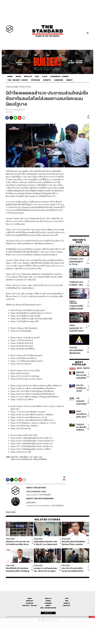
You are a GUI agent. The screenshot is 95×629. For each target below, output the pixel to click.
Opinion (29, 603)
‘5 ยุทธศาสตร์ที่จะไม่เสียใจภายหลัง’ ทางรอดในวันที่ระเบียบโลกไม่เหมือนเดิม (76, 307)
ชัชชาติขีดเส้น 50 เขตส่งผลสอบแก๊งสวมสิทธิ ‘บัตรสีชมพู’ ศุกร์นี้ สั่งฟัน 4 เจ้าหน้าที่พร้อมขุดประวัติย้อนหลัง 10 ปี (18, 569)
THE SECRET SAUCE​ (17, 80)
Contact (66, 605)
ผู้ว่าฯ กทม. (39, 457)
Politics (25, 86)
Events (67, 603)
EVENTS (47, 80)
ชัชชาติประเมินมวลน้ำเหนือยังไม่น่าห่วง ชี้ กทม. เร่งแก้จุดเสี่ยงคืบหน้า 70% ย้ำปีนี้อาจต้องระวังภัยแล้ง (73, 542)
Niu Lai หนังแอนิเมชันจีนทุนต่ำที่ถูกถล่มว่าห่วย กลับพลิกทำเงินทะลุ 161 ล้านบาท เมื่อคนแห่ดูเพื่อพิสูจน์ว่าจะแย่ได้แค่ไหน (81, 376)
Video (48, 600)
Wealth (48, 598)
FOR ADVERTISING (48, 607)
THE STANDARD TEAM (17, 110)
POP (37, 76)
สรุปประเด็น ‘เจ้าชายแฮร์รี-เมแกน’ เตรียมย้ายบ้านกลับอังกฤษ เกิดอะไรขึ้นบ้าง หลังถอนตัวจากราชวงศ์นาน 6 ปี (76, 329)
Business (80, 372)
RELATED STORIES (47, 519)
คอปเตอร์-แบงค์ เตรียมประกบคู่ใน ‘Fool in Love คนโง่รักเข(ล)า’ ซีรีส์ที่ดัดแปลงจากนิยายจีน (81, 402)
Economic (73, 259)
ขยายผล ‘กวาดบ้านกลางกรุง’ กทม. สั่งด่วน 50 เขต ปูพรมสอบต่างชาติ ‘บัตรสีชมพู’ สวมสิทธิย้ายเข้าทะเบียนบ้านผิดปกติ (45, 569)
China (78, 411)
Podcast (29, 600)
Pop (66, 598)
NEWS (18, 76)
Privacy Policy (29, 605)
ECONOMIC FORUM (59, 76)
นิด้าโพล (15, 457)
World (72, 301)
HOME (10, 76)
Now (66, 600)
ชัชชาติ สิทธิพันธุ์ (40, 459)
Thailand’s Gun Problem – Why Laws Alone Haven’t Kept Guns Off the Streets (76, 283)
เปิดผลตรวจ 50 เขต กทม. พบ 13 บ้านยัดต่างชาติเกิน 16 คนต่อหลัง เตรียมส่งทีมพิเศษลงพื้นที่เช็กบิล (18, 542)
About (48, 605)
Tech (81, 259)
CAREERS (58, 80)
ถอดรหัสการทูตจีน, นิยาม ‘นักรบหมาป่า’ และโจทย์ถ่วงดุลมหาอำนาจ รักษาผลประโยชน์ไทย (81, 415)
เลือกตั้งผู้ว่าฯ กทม (26, 457)
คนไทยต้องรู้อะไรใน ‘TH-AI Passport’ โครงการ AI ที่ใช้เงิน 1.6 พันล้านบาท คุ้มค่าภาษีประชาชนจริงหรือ (76, 262)
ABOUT (69, 80)
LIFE (44, 76)
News (30, 598)
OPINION (35, 80)
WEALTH (28, 76)
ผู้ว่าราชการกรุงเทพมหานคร (22, 459)
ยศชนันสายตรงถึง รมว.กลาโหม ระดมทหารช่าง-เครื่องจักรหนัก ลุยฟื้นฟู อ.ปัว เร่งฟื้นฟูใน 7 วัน (81, 389)
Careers (48, 603)
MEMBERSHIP (48, 613)
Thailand (12, 86)
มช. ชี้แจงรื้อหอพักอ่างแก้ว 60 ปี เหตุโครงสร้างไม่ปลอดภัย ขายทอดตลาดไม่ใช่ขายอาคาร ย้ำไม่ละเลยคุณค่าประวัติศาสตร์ (81, 428)
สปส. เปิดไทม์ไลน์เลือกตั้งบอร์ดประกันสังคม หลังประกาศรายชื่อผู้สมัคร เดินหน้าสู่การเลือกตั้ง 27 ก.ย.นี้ (76, 351)
